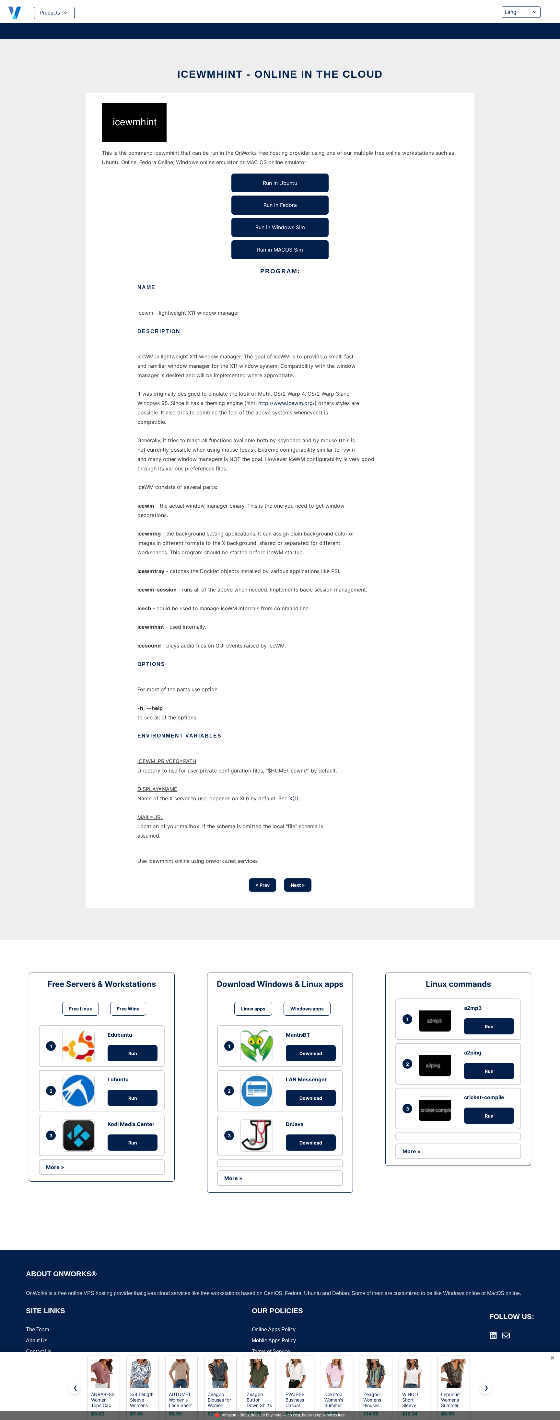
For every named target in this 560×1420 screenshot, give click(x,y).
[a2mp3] (436, 1019)
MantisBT (298, 1034)
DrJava (294, 1124)
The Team (37, 1329)
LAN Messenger (306, 1079)
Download (310, 1053)
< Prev (262, 885)
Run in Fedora (280, 205)
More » (55, 1167)
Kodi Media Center (131, 1124)
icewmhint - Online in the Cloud (280, 74)
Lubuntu (118, 1079)
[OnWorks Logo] (14, 13)
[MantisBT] (258, 1046)
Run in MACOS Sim (280, 249)
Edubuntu (120, 1034)
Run (132, 1053)
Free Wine (128, 1008)
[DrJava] (258, 1135)
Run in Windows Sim (280, 227)
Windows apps (307, 1008)
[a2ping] (436, 1064)
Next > (298, 885)
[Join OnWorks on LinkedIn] (493, 1335)
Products (50, 13)
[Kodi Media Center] (80, 1135)
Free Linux (80, 1008)
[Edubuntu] (80, 1046)
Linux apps (253, 1008)
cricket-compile (484, 1097)
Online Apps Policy (274, 1329)
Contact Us (39, 1351)
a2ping (472, 1052)
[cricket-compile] (436, 1108)
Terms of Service (271, 1351)
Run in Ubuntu (280, 183)
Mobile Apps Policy (274, 1340)
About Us (36, 1340)
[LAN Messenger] (258, 1091)
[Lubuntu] (80, 1091)
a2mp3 (473, 1008)
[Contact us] (506, 1335)
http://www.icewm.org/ (286, 403)
